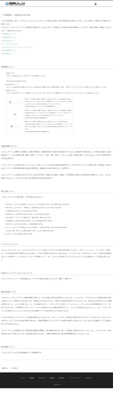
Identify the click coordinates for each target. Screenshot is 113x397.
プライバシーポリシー (75, 378)
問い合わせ (89, 378)
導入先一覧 (42, 378)
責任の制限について (9, 50)
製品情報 (31, 378)
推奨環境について (8, 34)
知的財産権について (9, 37)
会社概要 (51, 378)
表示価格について (8, 53)
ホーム (23, 378)
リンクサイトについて (10, 44)
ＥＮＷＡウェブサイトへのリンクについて (17, 47)
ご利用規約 (61, 378)
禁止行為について (8, 40)
